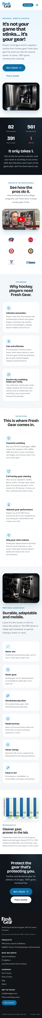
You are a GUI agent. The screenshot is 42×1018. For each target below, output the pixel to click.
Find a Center (12, 76)
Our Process (6, 973)
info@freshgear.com (9, 993)
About (4, 984)
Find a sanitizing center (11, 997)
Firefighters (6, 960)
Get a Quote (28, 5)
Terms (38, 1014)
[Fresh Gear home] (7, 5)
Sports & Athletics (9, 956)
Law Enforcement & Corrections (14, 964)
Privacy (33, 1014)
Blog (3, 980)
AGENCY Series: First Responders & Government (21, 947)
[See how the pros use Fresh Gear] (21, 219)
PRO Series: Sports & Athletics (13, 943)
